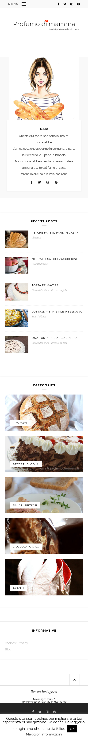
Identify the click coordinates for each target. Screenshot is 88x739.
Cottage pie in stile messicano (57, 311)
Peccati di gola (40, 264)
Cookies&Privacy (16, 643)
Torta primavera (45, 285)
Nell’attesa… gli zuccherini (54, 259)
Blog (8, 649)
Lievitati (36, 237)
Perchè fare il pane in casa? (55, 232)
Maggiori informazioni (44, 734)
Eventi (18, 587)
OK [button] (72, 729)
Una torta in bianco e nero (54, 338)
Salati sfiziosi (39, 316)
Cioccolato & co (40, 290)
